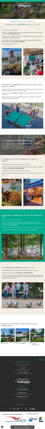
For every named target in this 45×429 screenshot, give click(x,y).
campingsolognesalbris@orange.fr (22, 369)
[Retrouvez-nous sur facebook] (40, 359)
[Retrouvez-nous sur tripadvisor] (42, 359)
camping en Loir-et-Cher (26, 143)
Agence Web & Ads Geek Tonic (33, 413)
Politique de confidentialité (16, 414)
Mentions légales (6, 414)
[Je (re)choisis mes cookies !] (2, 427)
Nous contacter (31, 423)
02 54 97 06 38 (14, 423)
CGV (28, 404)
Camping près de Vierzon (14, 21)
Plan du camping (20, 404)
